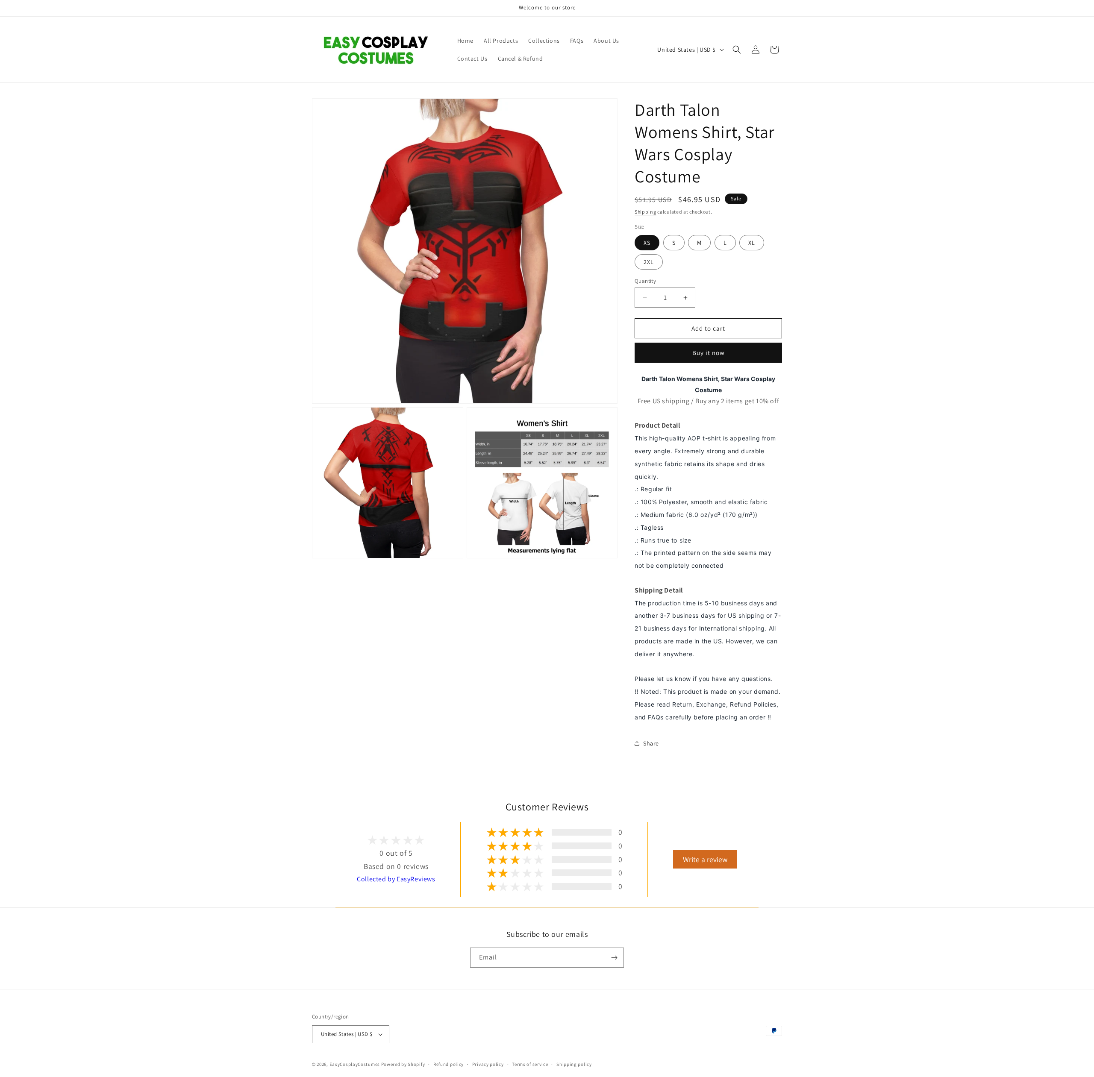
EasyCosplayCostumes (354, 1064)
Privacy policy (488, 1064)
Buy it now (708, 353)
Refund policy (448, 1064)
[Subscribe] (614, 958)
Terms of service (530, 1064)
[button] (736, 49)
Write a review (705, 859)
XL (751, 243)
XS (647, 243)
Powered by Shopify (403, 1064)
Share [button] (651, 743)
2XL (649, 262)
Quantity (645, 281)
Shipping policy (574, 1064)
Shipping (645, 211)
